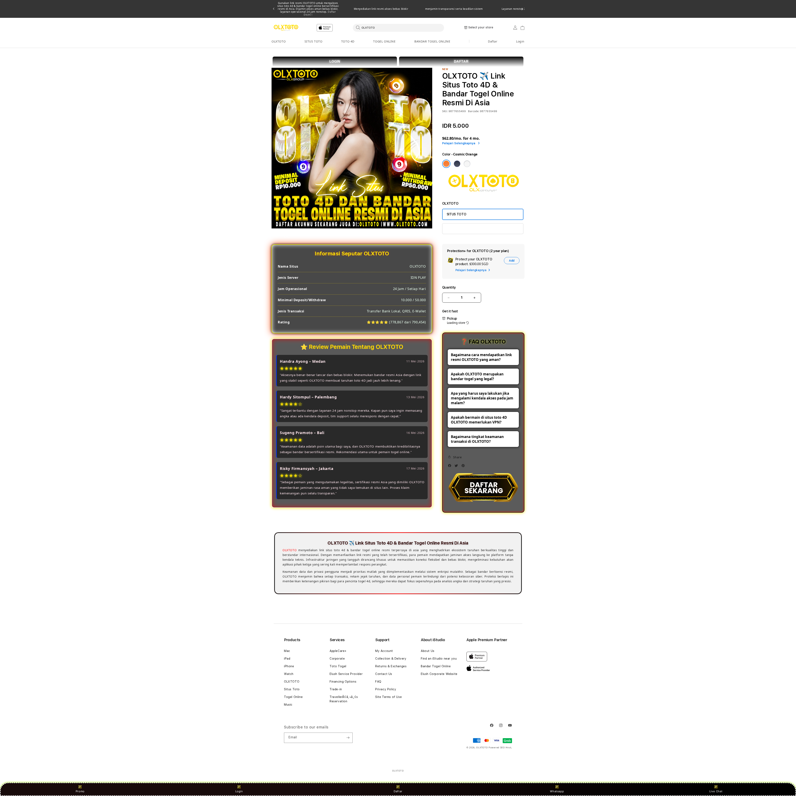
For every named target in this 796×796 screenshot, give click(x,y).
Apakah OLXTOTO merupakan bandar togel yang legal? (477, 376)
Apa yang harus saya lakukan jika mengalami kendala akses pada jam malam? (482, 398)
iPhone (289, 666)
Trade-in (336, 689)
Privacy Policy (385, 689)
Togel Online (293, 697)
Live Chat (715, 791)
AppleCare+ (338, 651)
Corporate (337, 658)
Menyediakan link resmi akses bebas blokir (381, 8)
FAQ (378, 681)
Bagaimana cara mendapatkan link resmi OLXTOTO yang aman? (481, 357)
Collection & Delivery (390, 658)
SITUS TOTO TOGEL (462, 229)
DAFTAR (461, 61)
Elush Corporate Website (439, 674)
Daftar (398, 791)
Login (239, 791)
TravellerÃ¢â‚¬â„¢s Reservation (344, 699)
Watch (289, 674)
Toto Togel (338, 666)
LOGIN (334, 61)
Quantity (449, 287)
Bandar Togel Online (436, 666)
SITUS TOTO (314, 41)
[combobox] (398, 27)
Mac (287, 651)
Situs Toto (292, 689)
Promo (80, 791)
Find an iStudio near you (439, 658)
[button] (279, 41)
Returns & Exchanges (390, 666)
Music (288, 704)
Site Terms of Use (388, 697)
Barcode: (473, 111)
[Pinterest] (464, 467)
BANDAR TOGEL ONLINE (432, 41)
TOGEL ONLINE (384, 41)
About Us (427, 651)
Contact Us (383, 674)
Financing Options (343, 681)
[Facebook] (451, 467)
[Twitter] (457, 467)
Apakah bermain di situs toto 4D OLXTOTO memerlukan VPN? (479, 420)
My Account (384, 651)
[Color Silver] (467, 163)
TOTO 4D (347, 41)
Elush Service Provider (346, 674)
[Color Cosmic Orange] (446, 164)
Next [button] (522, 9)
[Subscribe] (347, 738)
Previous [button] (274, 9)
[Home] (286, 28)
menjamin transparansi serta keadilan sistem (454, 8)
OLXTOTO (279, 41)
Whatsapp (557, 791)
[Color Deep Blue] (457, 163)
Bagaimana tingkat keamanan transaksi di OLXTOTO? (477, 439)
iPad (287, 658)
